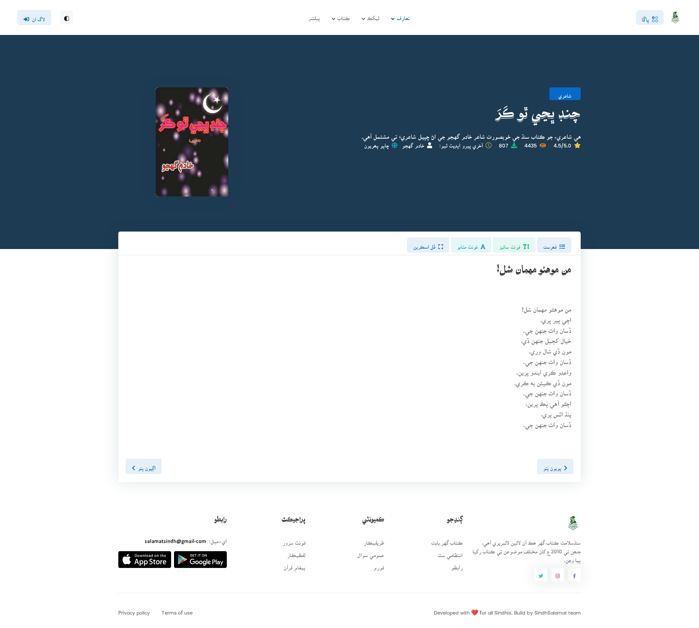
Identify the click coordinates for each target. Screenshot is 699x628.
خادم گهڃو (413, 143)
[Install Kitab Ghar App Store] (144, 556)
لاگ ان (38, 17)
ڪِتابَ (343, 15)
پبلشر (314, 15)
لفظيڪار (296, 552)
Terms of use (177, 610)
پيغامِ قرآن (294, 565)
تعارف (403, 15)
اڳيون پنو (146, 466)
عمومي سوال (370, 552)
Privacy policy (134, 610)
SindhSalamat (550, 610)
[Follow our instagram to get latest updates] (558, 574)
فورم (378, 565)
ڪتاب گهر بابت (447, 540)
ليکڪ (373, 15)
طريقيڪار (374, 540)
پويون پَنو (552, 466)
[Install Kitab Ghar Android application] (200, 556)
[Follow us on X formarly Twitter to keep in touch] (540, 574)
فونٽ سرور (294, 540)
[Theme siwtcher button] (66, 17)
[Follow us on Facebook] (574, 574)
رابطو (457, 565)
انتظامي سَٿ (450, 552)
